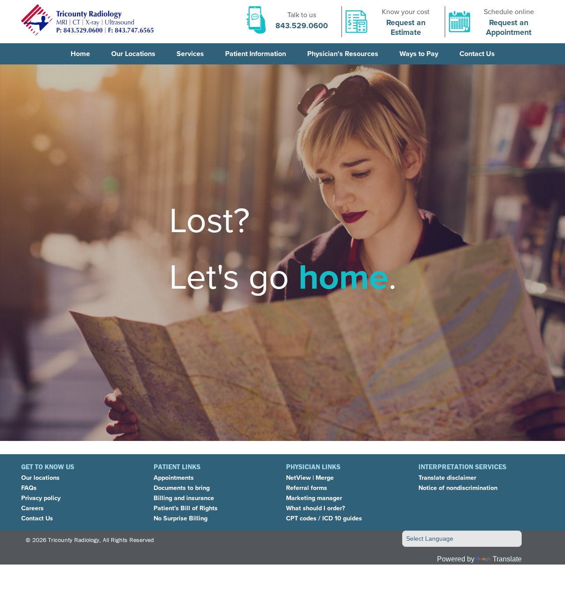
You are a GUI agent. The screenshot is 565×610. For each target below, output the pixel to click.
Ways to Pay (418, 54)
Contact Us (477, 54)
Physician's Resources (342, 54)
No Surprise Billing (180, 518)
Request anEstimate (406, 27)
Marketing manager (314, 498)
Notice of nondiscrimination (457, 488)
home (343, 277)
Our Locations (133, 54)
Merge (325, 477)
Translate (507, 559)
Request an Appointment (508, 27)
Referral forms (306, 488)
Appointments (174, 477)
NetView (298, 477)
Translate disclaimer (447, 477)
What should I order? (315, 508)
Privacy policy (40, 498)
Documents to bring (182, 488)
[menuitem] (80, 53)
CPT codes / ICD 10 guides (324, 518)
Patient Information (255, 54)
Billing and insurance (184, 498)
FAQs (29, 488)
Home (80, 54)
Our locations (40, 477)
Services (190, 54)
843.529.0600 (301, 25)
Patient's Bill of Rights (186, 508)
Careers (32, 508)
